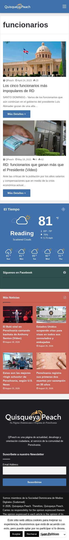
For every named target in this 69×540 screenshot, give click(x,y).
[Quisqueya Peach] (17, 6)
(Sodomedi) (19, 502)
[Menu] (64, 8)
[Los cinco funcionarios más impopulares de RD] (34, 59)
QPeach (10, 80)
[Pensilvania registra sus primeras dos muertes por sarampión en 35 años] (51, 361)
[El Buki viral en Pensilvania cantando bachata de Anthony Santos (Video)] (18, 314)
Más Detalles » (17, 113)
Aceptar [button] (16, 534)
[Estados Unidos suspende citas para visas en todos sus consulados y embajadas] (51, 314)
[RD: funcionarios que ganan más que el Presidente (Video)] (34, 138)
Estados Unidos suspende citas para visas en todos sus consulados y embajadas (49, 334)
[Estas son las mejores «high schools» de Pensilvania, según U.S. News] (18, 361)
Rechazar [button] (32, 534)
